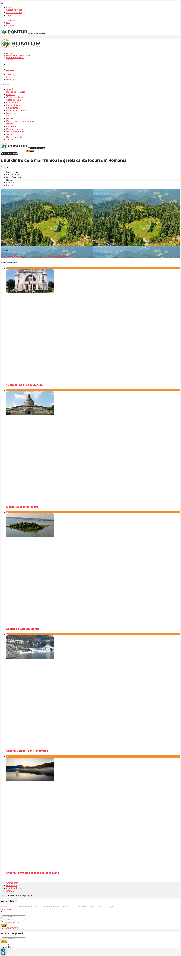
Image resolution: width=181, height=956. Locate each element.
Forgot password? (10, 928)
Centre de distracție (16, 97)
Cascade (10, 94)
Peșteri (9, 123)
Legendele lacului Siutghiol (22, 628)
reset (4, 942)
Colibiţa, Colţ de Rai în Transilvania (27, 750)
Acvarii (9, 89)
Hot (8, 22)
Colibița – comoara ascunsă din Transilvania (32, 872)
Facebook (6, 909)
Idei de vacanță (14, 12)
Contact (10, 891)
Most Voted (12, 172)
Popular (10, 25)
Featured (10, 182)
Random (10, 185)
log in (4, 925)
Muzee (9, 118)
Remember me (11, 922)
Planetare (11, 126)
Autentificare (7, 947)
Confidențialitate (14, 888)
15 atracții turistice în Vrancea (24, 384)
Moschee (10, 113)
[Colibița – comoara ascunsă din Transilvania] (93, 813)
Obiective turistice (17, 9)
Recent (9, 180)
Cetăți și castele (14, 99)
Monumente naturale (16, 110)
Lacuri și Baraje (14, 105)
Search (30, 151)
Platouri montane (14, 129)
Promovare (11, 885)
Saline (9, 134)
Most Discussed (14, 177)
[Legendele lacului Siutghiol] (93, 569)
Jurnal (9, 15)
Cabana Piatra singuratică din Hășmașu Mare (36, 256)
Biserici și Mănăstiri (16, 91)
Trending (10, 20)
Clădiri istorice (13, 102)
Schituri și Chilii (14, 137)
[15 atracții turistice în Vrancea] (93, 325)
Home (9, 7)
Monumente (12, 107)
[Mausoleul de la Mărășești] (93, 447)
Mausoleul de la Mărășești (22, 506)
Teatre (9, 139)
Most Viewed (12, 174)
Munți (9, 115)
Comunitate (12, 883)
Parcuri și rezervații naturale (20, 121)
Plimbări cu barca (15, 131)
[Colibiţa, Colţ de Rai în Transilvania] (93, 691)
